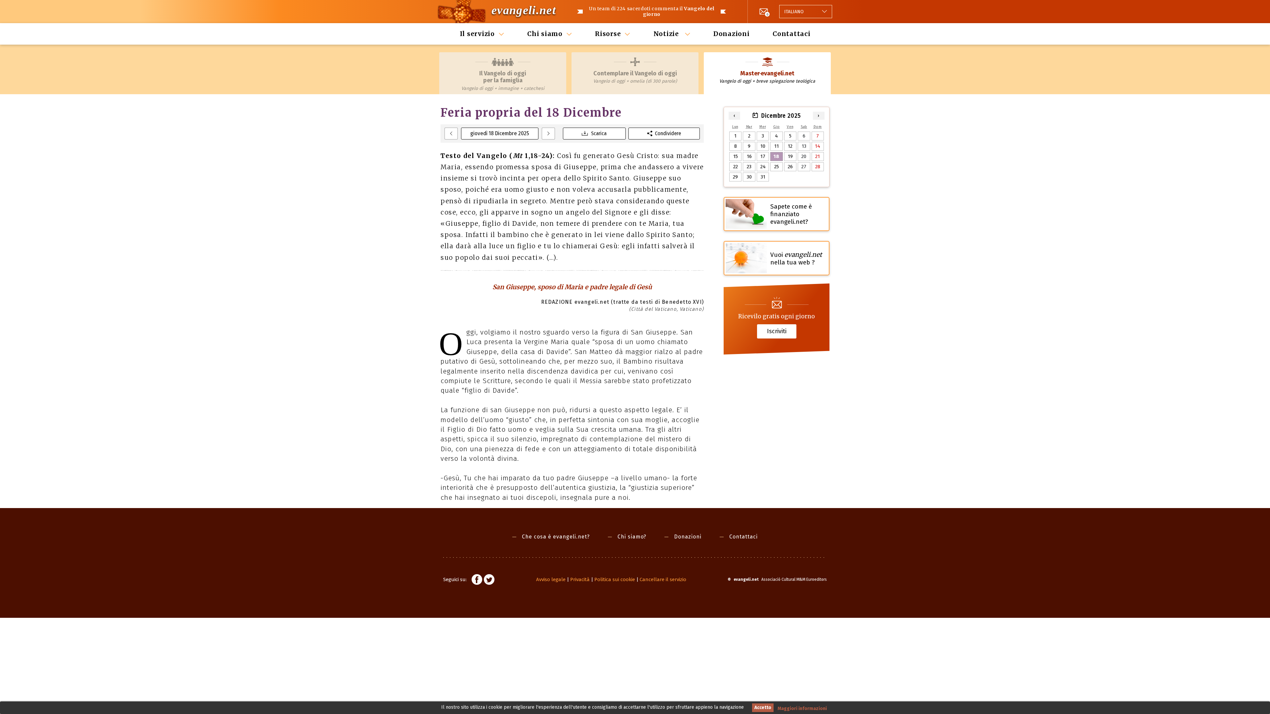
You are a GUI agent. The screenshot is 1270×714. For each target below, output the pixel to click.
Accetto (762, 707)
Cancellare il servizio (663, 579)
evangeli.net (523, 10)
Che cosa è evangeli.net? (556, 537)
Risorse (608, 34)
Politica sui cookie (614, 579)
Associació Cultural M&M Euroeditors (794, 579)
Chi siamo (545, 34)
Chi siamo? (631, 537)
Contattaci (792, 34)
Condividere (668, 133)
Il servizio (477, 34)
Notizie (667, 34)
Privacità (580, 579)
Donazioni (731, 34)
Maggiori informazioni (802, 708)
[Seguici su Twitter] (489, 580)
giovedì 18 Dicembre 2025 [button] (499, 133)
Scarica (599, 133)
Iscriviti (776, 331)
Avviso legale (551, 579)
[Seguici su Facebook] (477, 580)
